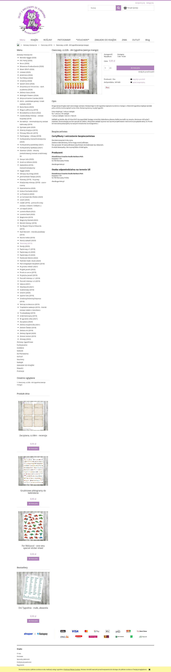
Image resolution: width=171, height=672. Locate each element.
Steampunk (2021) (27, 287)
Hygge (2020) (25, 171)
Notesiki (20, 351)
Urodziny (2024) (26, 81)
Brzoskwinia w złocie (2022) (30, 113)
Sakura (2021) (25, 284)
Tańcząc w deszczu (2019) (29, 304)
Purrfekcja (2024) (26, 78)
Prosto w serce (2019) (28, 272)
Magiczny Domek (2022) (29, 220)
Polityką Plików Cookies (72, 669)
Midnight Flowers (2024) (29, 95)
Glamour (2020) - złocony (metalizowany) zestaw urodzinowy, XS (33, 153)
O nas (19, 653)
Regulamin (20, 665)
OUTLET (20, 356)
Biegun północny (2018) (29, 110)
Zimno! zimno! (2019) (28, 336)
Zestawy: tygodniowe (25, 342)
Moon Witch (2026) (27, 69)
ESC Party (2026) (26, 60)
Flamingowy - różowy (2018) (30, 136)
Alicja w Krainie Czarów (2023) (31, 98)
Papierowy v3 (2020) (27, 255)
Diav (114, 79)
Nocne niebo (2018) (27, 237)
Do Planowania (22, 354)
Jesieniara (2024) (26, 75)
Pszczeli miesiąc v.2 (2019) (30, 281)
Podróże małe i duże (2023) (30, 261)
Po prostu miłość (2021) (29, 266)
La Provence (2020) (27, 194)
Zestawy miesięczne (24, 55)
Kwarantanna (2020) (27, 188)
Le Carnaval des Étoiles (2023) (31, 197)
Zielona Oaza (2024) (27, 92)
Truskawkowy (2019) (27, 313)
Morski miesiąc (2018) (28, 223)
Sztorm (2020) (25, 293)
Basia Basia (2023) (27, 107)
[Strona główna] (32, 20)
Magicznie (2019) (26, 217)
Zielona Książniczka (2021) (30, 325)
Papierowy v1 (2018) (27, 249)
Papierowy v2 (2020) (27, 252)
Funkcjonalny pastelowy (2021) (31, 145)
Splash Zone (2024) (27, 84)
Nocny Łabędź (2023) (28, 240)
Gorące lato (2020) (27, 159)
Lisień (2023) (24, 200)
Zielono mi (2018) (26, 330)
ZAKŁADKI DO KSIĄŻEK (25, 365)
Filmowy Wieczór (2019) (29, 133)
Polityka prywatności (24, 662)
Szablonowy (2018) (27, 290)
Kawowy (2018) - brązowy (29, 179)
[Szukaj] (118, 8)
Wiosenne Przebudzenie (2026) (32, 66)
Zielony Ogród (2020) (28, 333)
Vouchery (20, 359)
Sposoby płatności (23, 659)
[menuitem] (22, 40)
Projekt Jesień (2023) (27, 269)
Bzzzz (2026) (24, 63)
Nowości (20, 368)
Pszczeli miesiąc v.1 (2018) (30, 278)
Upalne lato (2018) (27, 296)
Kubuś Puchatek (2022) (28, 191)
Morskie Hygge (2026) (28, 58)
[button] (137, 79)
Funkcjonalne (22, 345)
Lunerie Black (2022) (27, 211)
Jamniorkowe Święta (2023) (30, 177)
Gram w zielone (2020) (28, 162)
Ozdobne (20, 348)
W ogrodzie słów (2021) (29, 319)
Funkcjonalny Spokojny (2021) (31, 147)
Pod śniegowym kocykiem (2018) (32, 264)
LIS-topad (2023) (26, 208)
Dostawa (20, 656)
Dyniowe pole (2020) (27, 127)
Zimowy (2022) (25, 339)
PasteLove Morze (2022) (29, 258)
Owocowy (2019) (26, 243)
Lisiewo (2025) (25, 72)
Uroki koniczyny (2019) (28, 316)
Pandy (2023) (25, 246)
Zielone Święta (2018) (28, 327)
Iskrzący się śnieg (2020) (29, 174)
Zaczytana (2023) (26, 322)
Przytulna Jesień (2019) (28, 275)
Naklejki (20, 362)
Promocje (20, 371)
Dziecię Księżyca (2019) (29, 130)
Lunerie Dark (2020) (27, 214)
